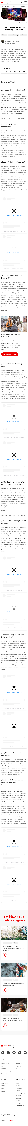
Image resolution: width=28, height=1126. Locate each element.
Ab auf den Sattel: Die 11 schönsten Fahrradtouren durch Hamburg (13, 948)
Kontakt (3, 1091)
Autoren (3, 1088)
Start (2, 6)
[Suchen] (22, 2)
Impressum (19, 1066)
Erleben (4, 35)
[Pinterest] (15, 71)
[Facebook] (2, 71)
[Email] (24, 71)
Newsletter (19, 1069)
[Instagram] (8, 1052)
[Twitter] (6, 71)
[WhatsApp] (11, 71)
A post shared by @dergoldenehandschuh (14, 862)
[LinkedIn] (19, 71)
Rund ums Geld (5, 1063)
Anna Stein (8, 41)
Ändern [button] (11, 1120)
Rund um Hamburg (12, 6)
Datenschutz (19, 1063)
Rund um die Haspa (6, 1071)
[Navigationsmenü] (25, 2)
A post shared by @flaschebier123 (14, 590)
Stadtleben (23, 35)
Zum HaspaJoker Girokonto (9, 354)
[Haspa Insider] (6, 2)
